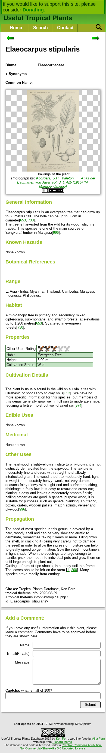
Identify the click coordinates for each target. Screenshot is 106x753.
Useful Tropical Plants (38, 18)
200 (74, 570)
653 (23, 220)
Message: (22, 662)
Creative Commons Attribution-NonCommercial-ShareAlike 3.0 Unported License (61, 746)
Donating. (34, 10)
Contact (65, 27)
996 (56, 232)
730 (31, 220)
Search (40, 27)
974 (78, 405)
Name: (25, 645)
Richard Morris (62, 741)
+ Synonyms (16, 74)
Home (16, 27)
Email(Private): (18, 654)
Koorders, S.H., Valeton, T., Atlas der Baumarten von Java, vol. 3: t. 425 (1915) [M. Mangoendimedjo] (56, 182)
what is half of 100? (28, 690)
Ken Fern (62, 738)
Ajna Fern (98, 738)
